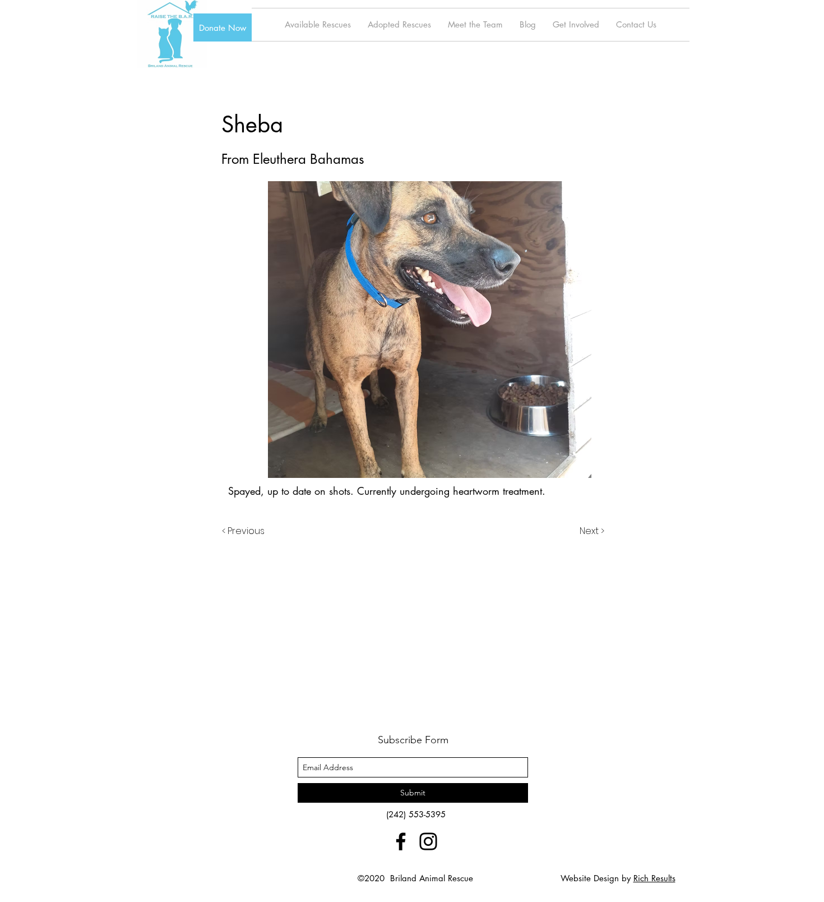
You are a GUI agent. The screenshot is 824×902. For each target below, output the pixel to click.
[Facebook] (401, 841)
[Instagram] (428, 841)
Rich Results (654, 878)
